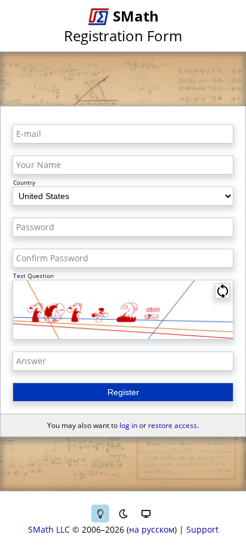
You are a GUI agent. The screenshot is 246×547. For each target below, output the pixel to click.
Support (202, 529)
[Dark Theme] (123, 513)
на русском (151, 529)
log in (128, 425)
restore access (172, 425)
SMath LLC (49, 529)
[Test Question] (123, 310)
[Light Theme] (100, 513)
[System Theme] (146, 513)
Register (123, 392)
